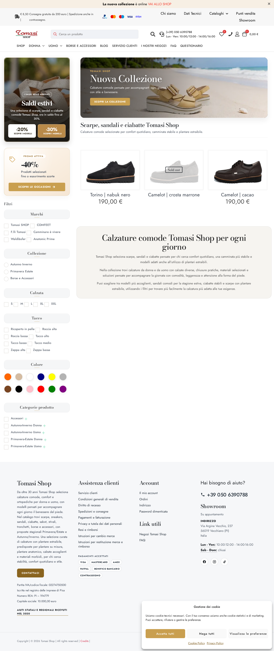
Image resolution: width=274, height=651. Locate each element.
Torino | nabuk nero (110, 194)
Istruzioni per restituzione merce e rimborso (100, 544)
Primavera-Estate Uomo (26, 446)
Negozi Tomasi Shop (152, 534)
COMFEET (44, 225)
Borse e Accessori (22, 278)
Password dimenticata (153, 511)
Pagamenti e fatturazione (94, 517)
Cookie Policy (196, 643)
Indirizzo (145, 505)
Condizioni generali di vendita (98, 499)
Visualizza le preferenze (248, 634)
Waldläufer (18, 239)
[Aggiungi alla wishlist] (133, 165)
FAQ (142, 540)
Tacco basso (19, 343)
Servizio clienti (87, 493)
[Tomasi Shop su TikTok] (224, 562)
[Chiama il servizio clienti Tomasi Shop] (230, 34)
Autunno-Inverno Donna (26, 425)
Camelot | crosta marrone (174, 194)
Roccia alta (49, 329)
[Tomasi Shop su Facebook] (204, 562)
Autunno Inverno (21, 264)
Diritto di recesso (89, 505)
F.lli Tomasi (18, 232)
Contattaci (30, 573)
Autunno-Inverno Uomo (26, 432)
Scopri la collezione (110, 102)
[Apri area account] (238, 34)
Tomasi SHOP (20, 225)
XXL (53, 303)
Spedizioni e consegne (93, 511)
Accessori (17, 418)
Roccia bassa (19, 336)
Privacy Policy (215, 643)
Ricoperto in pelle (23, 329)
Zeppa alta (18, 350)
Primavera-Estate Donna (27, 439)
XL (41, 303)
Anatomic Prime (44, 239)
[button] (152, 34)
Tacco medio (43, 343)
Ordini (143, 499)
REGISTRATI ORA (178, 4)
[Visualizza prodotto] (133, 156)
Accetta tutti (165, 634)
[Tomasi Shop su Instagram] (214, 562)
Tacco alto (42, 336)
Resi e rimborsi (88, 529)
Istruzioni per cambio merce (96, 536)
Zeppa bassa (41, 350)
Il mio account (148, 493)
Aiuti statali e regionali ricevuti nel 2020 (42, 611)
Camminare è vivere (46, 232)
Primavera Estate (21, 271)
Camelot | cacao (237, 194)
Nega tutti (206, 634)
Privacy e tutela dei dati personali (100, 523)
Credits (84, 641)
